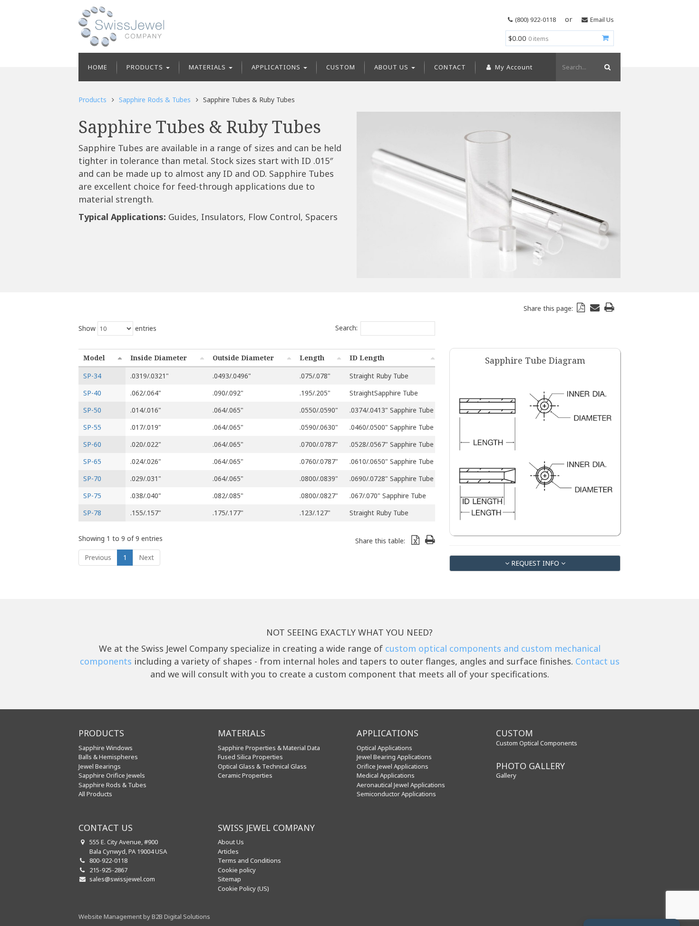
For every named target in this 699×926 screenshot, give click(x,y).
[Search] (606, 67)
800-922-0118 (108, 860)
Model (94, 357)
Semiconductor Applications (396, 794)
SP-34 (92, 375)
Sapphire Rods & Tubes (155, 99)
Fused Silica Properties (250, 756)
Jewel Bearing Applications (394, 756)
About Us (392, 67)
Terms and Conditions (249, 860)
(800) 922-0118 (535, 19)
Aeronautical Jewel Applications (401, 785)
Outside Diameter (243, 357)
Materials (208, 67)
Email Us (602, 19)
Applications (277, 67)
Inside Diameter (158, 357)
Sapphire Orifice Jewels (111, 775)
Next (146, 557)
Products (145, 67)
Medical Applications (386, 775)
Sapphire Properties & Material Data (269, 747)
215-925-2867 (108, 870)
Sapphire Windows (105, 747)
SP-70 (92, 478)
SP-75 (92, 495)
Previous (98, 557)
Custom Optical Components (536, 743)
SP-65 (92, 461)
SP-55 (92, 427)
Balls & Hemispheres (108, 756)
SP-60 (92, 444)
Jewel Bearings (99, 766)
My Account (513, 67)
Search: (346, 327)
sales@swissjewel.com (122, 879)
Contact (450, 67)
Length (312, 357)
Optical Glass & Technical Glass (262, 766)
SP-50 (92, 410)
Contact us (597, 661)
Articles (228, 851)
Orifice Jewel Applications (392, 766)
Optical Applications (384, 747)
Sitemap (229, 879)
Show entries (117, 328)
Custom (340, 67)
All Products (95, 794)
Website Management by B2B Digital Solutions (144, 916)
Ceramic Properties (245, 775)
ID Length (367, 357)
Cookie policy (237, 870)
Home (97, 67)
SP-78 (92, 512)
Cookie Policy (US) (243, 888)
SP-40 (92, 392)
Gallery (506, 775)
